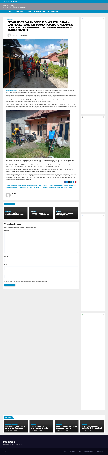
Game (29, 11)
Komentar (6, 230)
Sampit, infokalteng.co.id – (12, 90)
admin (15, 34)
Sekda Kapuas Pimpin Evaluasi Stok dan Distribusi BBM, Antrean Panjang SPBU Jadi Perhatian (92, 429)
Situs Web (6, 273)
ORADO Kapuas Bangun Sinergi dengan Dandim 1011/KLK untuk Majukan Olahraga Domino (39, 429)
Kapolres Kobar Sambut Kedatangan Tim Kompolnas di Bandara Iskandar (64, 215)
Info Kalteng (8, 5)
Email (6, 264)
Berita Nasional (20, 11)
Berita (10, 11)
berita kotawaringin (23, 35)
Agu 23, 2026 (60, 430)
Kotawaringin (10, 19)
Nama (6, 256)
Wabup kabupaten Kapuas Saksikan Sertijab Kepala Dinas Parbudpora (15, 428)
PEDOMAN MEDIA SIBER (39, 11)
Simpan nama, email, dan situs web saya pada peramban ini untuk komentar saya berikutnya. (26, 281)
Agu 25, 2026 (9, 430)
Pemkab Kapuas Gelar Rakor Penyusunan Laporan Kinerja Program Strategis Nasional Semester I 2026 (66, 429)
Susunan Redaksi (53, 11)
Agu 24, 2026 (34, 430)
